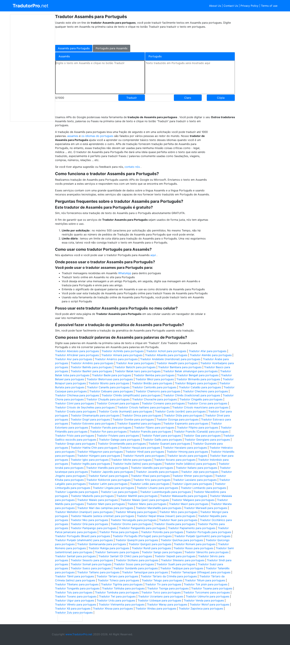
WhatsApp (125, 273)
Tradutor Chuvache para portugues (154, 399)
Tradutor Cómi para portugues (74, 403)
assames (73, 136)
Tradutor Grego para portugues (75, 443)
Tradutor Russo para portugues (193, 548)
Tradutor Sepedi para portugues (175, 556)
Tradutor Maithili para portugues (137, 496)
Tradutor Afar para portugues (207, 351)
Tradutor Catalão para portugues (200, 387)
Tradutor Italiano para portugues (196, 467)
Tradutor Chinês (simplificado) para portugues (131, 395)
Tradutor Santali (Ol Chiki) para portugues (125, 556)
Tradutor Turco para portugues (161, 592)
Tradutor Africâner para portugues (77, 355)
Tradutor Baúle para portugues (111, 375)
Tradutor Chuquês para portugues (108, 399)
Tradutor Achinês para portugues (123, 351)
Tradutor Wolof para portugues (209, 604)
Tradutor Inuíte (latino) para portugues (137, 463)
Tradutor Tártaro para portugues (117, 576)
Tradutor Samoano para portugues (117, 552)
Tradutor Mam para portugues (105, 504)
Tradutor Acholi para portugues (166, 351)
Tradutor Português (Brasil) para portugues (82, 536)
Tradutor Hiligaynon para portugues (100, 451)
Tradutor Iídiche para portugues (131, 459)
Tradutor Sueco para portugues (91, 568)
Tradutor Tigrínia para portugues (122, 584)
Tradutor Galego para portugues (119, 439)
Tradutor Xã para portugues (72, 608)
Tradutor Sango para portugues (162, 552)
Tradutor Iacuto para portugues (187, 455)
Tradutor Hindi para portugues (144, 451)
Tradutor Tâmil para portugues (74, 576)
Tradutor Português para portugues (208, 532)
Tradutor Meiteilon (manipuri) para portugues (84, 512)
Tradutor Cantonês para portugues (154, 387)
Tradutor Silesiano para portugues (182, 560)
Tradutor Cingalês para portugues (201, 399)
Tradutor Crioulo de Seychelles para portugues (85, 407)
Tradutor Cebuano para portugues (111, 391)
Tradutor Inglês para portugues (90, 463)
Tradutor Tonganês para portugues (77, 588)
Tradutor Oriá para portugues (89, 524)
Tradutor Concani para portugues (117, 403)
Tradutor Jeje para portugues (200, 471)
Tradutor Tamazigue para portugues (145, 572)
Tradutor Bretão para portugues (152, 383)
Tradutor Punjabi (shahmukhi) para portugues (84, 540)
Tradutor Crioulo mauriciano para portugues (200, 407)
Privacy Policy (249, 5)
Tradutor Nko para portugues (89, 520)
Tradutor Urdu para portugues (116, 600)
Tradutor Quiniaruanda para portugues (101, 544)
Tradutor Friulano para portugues (118, 435)
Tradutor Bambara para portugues (180, 367)
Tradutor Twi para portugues (117, 596)
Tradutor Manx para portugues (146, 504)
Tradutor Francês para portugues (150, 431)
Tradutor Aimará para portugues (121, 355)
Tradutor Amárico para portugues (116, 359)
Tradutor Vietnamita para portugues (121, 604)
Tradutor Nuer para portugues (178, 520)
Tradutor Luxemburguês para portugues (165, 492)
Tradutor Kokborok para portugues (108, 479)
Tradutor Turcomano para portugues (206, 592)
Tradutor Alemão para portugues (211, 355)
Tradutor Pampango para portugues (93, 528)
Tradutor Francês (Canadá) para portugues (201, 431)
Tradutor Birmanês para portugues (198, 379)
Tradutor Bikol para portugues (154, 379)
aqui (153, 255)
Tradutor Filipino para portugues (197, 427)
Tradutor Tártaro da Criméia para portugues (169, 576)
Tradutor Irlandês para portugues (107, 467)
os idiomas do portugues (97, 136)
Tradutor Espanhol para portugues (139, 423)
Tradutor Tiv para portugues (163, 584)
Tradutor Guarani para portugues (169, 443)
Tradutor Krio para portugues (152, 479)
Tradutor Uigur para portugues (74, 600)
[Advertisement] (33, 68)
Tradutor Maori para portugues (188, 504)
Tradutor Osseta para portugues (174, 524)
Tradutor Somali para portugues (91, 564)
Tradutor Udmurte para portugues (207, 596)
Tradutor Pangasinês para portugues (142, 528)
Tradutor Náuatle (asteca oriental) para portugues (102, 516)
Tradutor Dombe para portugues (133, 419)
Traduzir (131, 97)
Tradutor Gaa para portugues (202, 435)
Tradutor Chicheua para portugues (77, 395)
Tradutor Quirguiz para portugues (150, 544)
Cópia (221, 97)
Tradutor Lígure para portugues (192, 483)
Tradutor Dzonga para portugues (177, 419)
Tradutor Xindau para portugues (155, 608)
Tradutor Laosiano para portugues (195, 479)
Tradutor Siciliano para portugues (137, 560)
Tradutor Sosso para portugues (134, 564)
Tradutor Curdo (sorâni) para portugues (180, 411)
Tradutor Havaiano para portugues (185, 447)
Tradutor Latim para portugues (108, 483)
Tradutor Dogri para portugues (90, 419)
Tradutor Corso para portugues (207, 403)
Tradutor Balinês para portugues (91, 367)
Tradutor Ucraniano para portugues (160, 596)
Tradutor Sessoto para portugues (92, 560)
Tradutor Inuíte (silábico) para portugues (190, 463)
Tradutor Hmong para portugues (187, 451)
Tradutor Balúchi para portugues (135, 367)
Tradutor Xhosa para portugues (113, 608)
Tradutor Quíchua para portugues (182, 540)
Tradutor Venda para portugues (204, 600)
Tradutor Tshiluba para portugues (123, 588)
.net (30, 6)
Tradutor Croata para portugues (75, 411)
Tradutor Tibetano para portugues (77, 584)
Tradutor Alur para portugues (73, 359)
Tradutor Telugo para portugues (162, 580)
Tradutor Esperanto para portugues (185, 423)
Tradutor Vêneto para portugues (75, 604)
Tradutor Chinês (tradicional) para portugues (191, 395)
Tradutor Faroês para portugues (111, 427)
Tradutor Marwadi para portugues (205, 508)
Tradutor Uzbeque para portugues (159, 600)
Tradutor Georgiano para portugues (207, 439)
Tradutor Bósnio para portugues (108, 383)
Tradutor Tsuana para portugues (211, 588)
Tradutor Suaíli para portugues (175, 564)
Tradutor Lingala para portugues (113, 487)
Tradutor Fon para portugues (108, 431)
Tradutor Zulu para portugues (74, 612)
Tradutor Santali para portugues (75, 556)
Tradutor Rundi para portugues (151, 548)
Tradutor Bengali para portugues (198, 375)
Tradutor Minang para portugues (136, 512)
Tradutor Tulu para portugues (73, 592)
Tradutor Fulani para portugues (161, 435)
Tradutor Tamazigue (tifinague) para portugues (200, 572)
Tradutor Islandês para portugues (152, 467)
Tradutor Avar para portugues (135, 363)
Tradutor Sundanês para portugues (135, 568)
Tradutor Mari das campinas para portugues (105, 508)
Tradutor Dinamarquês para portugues (95, 415)
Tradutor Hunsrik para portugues (144, 455)
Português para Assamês (111, 48)
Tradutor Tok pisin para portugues (205, 584)
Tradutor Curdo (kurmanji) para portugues (125, 411)
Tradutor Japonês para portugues (111, 471)
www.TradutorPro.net (78, 634)
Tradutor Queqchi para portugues (136, 540)
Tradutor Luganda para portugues (76, 492)
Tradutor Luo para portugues (119, 492)
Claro (187, 97)
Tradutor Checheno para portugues (205, 391)
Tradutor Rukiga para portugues (108, 548)
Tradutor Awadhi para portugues (177, 363)
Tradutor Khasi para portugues (150, 475)
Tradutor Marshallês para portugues (158, 508)
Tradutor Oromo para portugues (131, 524)
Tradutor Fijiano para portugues (154, 427)
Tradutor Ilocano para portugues (175, 459)
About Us (215, 5)
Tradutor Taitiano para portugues (98, 572)
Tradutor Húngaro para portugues (98, 455)
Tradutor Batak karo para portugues (138, 371)
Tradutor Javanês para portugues (157, 471)
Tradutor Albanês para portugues (166, 355)
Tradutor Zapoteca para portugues (201, 608)
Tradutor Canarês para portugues (108, 387)
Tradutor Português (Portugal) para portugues (142, 536)
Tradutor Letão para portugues (150, 483)
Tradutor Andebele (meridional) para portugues (170, 359)
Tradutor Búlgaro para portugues (196, 383)
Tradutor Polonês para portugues (162, 532)
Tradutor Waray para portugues (167, 604)
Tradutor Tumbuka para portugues (117, 592)
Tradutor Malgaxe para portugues (193, 500)
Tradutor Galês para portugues (162, 439)
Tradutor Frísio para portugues (74, 435)
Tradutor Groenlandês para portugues (122, 443)
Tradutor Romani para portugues (194, 544)
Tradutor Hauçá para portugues (140, 447)
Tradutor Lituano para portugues (157, 487)
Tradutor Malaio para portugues (97, 500)
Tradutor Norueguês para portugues (134, 520)
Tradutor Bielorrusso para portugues (110, 379)
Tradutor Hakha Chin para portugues (94, 447)
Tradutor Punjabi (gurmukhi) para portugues (202, 536)
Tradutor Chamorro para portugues (157, 391)
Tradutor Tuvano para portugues (75, 596)
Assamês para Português (74, 48)
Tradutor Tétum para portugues (205, 580)
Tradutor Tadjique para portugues (181, 568)
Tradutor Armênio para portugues (92, 363)
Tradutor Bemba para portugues (154, 375)
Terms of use (269, 5)
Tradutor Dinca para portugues (141, 415)
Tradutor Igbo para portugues (90, 459)
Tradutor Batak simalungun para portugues (190, 371)
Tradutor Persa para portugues (118, 532)
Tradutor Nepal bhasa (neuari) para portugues (166, 516)
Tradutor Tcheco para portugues (118, 580)
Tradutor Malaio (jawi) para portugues (144, 500)
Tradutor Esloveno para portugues (92, 423)
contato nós (133, 166)
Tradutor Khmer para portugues (192, 475)
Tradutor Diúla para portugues (183, 415)
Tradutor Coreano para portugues (163, 403)
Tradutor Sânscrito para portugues (206, 552)
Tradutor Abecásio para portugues (77, 351)
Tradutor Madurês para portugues (92, 496)
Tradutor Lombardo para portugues (203, 487)
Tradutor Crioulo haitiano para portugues (143, 407)
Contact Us (231, 5)
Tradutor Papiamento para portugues (191, 528)
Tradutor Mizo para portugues (178, 512)
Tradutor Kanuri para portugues (108, 475)
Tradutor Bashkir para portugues (91, 371)
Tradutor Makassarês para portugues (183, 496)
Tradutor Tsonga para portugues (168, 588)
